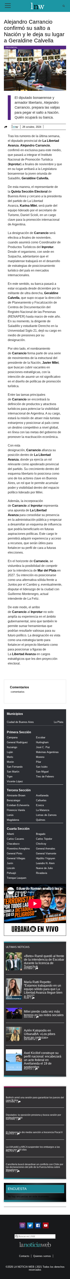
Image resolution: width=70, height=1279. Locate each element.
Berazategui (13, 800)
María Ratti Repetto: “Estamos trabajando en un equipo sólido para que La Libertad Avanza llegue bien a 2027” (43, 989)
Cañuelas (41, 800)
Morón (10, 761)
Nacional (28, 1017)
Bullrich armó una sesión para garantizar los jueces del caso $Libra (35, 1099)
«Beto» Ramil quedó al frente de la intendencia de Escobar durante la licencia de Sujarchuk (44, 961)
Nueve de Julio (44, 868)
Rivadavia (41, 873)
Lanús (10, 815)
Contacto (24, 1256)
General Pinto (14, 853)
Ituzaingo (12, 747)
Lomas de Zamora (46, 815)
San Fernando (15, 766)
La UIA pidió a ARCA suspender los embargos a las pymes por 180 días (33, 1148)
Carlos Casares (15, 838)
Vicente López (15, 781)
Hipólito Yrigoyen (45, 858)
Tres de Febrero (45, 776)
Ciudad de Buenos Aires (20, 722)
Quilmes (40, 819)
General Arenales (45, 848)
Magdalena (13, 819)
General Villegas (16, 858)
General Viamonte (46, 853)
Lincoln (11, 868)
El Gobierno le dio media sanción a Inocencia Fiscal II (34, 1132)
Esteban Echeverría (18, 805)
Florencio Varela (16, 810)
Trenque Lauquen (16, 877)
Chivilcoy (41, 843)
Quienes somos (42, 1256)
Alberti (10, 833)
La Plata (58, 722)
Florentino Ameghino (18, 848)
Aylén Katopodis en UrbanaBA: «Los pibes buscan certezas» (39, 1034)
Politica (28, 1069)
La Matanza (42, 810)
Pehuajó (11, 873)
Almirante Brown (16, 795)
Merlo (10, 757)
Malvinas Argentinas (47, 752)
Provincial (11, 47)
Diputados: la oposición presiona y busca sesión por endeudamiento (33, 1116)
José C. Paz (43, 747)
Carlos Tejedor (44, 838)
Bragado (40, 833)
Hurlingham (42, 742)
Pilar (38, 761)
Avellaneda (42, 795)
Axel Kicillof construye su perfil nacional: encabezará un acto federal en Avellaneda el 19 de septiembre (42, 1060)
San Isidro (41, 766)
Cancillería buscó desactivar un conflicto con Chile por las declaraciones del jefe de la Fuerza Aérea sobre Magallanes (34, 1167)
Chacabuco (13, 843)
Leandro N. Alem (45, 863)
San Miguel (42, 771)
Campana (12, 737)
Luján (10, 752)
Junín (10, 863)
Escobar (40, 737)
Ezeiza (40, 805)
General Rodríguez (17, 742)
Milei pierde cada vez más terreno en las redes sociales (44, 1013)
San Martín (13, 771)
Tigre (9, 776)
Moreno (40, 757)
